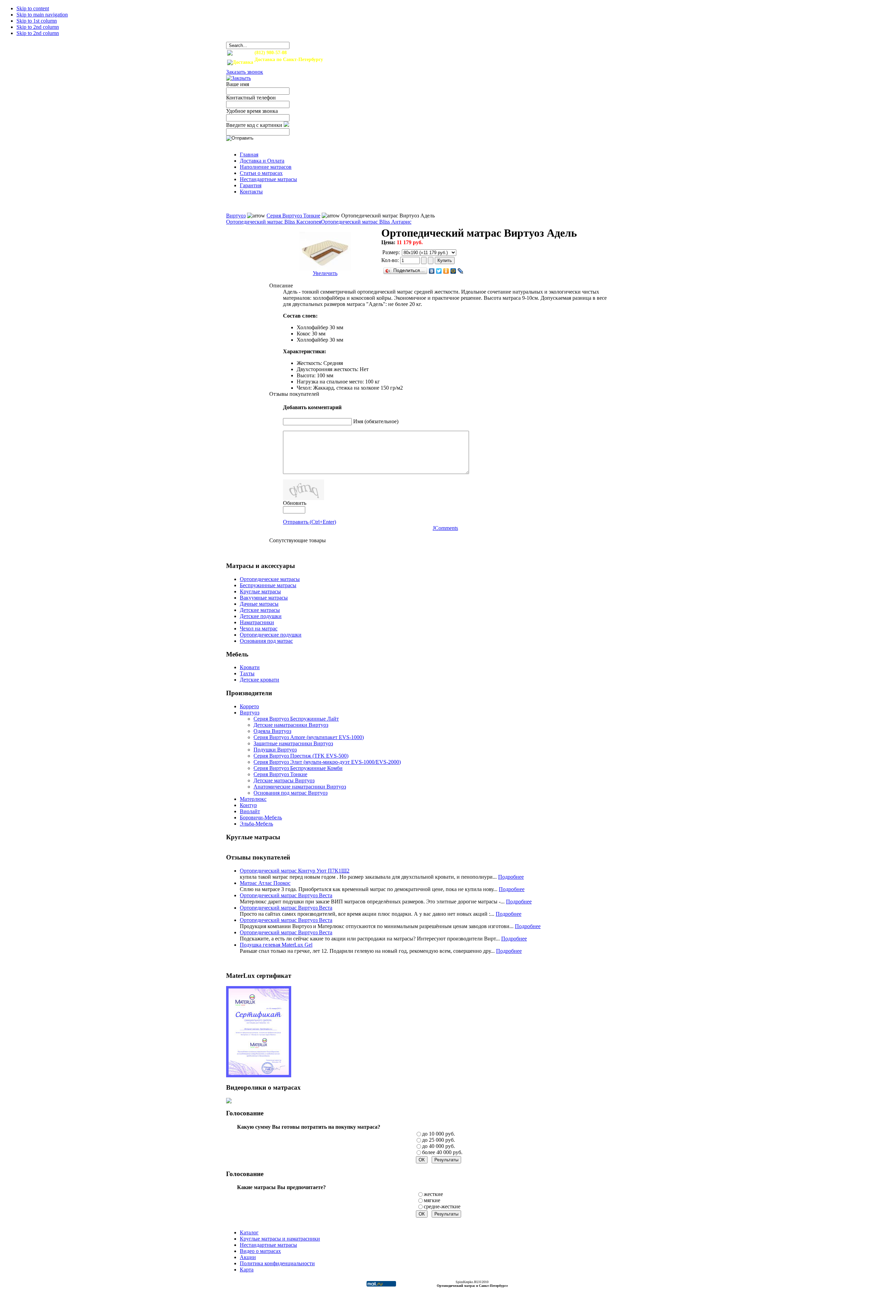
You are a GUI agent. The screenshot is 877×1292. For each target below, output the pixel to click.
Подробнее (511, 877)
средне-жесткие (442, 1206)
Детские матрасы (260, 610)
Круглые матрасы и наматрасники (280, 1239)
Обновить (294, 503)
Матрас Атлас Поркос (265, 883)
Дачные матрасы (259, 604)
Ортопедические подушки (270, 635)
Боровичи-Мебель (261, 817)
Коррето (249, 706)
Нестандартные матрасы (268, 1245)
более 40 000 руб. (442, 1152)
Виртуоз (236, 215)
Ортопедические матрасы (270, 579)
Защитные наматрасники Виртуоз (293, 743)
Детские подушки (261, 616)
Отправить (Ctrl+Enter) (309, 522)
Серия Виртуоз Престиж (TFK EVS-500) (301, 756)
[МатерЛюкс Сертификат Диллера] (258, 1075)
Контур (248, 805)
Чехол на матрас (258, 628)
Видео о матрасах (260, 1251)
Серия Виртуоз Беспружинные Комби (298, 768)
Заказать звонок (244, 72)
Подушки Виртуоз (275, 749)
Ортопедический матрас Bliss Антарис (366, 222)
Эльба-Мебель (256, 824)
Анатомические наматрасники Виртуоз (300, 787)
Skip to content (32, 8)
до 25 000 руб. (438, 1140)
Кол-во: (390, 260)
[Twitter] (439, 270)
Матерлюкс (253, 799)
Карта (247, 1269)
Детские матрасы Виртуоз (284, 780)
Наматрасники (257, 622)
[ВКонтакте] (431, 270)
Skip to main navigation (42, 14)
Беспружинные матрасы (268, 585)
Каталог (249, 1232)
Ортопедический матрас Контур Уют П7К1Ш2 (294, 871)
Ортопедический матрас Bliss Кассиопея (273, 222)
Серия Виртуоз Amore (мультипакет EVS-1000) (309, 737)
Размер (390, 252)
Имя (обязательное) (375, 421)
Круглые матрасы (260, 591)
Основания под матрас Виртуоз (291, 793)
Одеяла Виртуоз (272, 731)
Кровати (250, 667)
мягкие (432, 1200)
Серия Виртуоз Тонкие (293, 215)
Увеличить (325, 273)
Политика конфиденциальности (277, 1263)
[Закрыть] (238, 78)
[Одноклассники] (446, 270)
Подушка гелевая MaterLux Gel (276, 945)
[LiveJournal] (460, 270)
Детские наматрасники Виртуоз (291, 725)
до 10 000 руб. (438, 1134)
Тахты (247, 673)
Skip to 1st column (36, 21)
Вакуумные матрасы (264, 598)
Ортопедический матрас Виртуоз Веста (286, 895)
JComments (445, 528)
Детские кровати (259, 680)
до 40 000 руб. (438, 1146)
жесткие (433, 1194)
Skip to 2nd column (37, 27)
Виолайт (250, 811)
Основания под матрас (266, 641)
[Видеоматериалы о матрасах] (229, 1101)
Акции (248, 1257)
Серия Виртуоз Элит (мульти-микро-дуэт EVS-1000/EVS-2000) (327, 762)
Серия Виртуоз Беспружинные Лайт (296, 719)
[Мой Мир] (453, 270)
